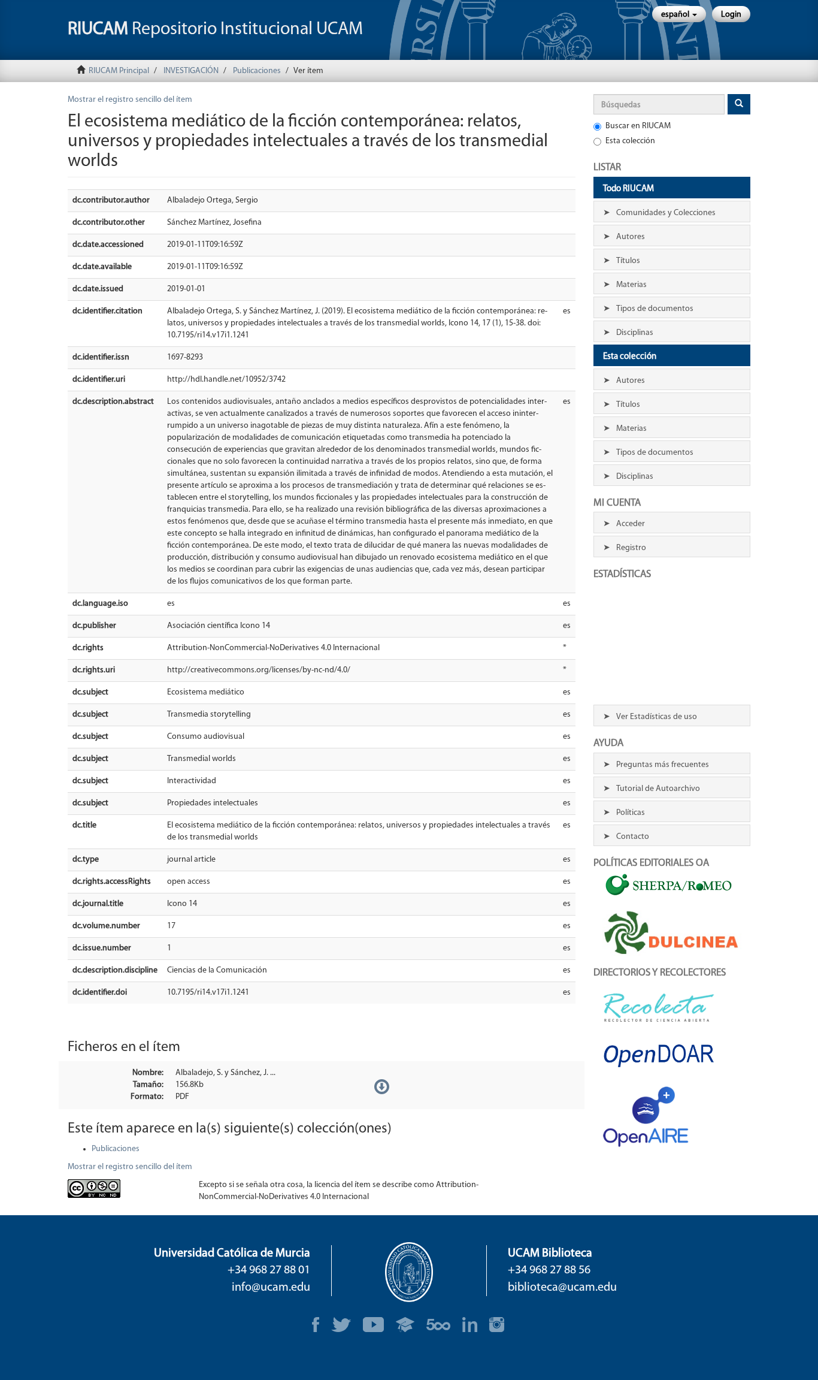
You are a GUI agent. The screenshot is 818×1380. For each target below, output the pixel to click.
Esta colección (630, 141)
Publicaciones (257, 71)
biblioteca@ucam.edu (562, 1288)
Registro (631, 547)
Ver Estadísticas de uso (656, 716)
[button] (679, 14)
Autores (630, 236)
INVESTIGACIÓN (191, 71)
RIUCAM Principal (119, 71)
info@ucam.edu (271, 1288)
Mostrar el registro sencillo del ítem (130, 99)
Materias (631, 284)
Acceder (630, 524)
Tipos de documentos (654, 308)
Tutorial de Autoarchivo (658, 788)
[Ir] (739, 104)
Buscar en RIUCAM (638, 126)
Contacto (632, 836)
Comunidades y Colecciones (666, 213)
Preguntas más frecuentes (662, 764)
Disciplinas (634, 332)
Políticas (630, 812)
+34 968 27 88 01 (269, 1270)
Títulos (628, 260)
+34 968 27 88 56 (549, 1270)
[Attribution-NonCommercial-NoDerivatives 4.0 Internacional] (124, 1188)
